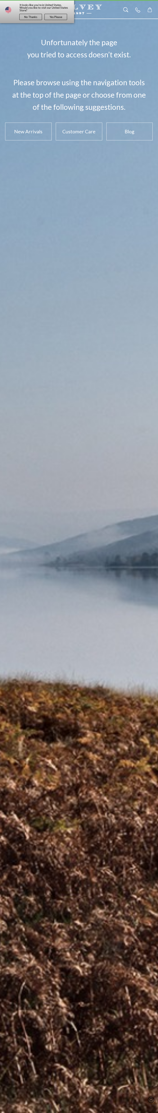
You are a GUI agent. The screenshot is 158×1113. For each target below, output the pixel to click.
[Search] (126, 10)
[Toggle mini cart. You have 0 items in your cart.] (150, 10)
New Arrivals (28, 131)
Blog (129, 131)
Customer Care (78, 131)
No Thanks (30, 17)
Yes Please (56, 17)
